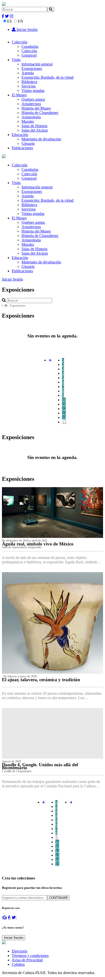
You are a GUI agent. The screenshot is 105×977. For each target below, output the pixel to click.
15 (64, 422)
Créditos (18, 964)
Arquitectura (31, 104)
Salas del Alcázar (34, 130)
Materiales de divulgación (41, 139)
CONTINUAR (58, 898)
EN (20, 21)
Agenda (27, 73)
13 (64, 413)
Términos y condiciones (30, 955)
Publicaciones (22, 148)
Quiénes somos (33, 99)
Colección (19, 42)
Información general (36, 64)
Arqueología (31, 117)
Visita (16, 60)
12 (64, 409)
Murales (27, 121)
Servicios (28, 86)
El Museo (19, 95)
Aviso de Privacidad (27, 960)
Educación (20, 135)
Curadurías (29, 46)
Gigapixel (29, 55)
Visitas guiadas (32, 90)
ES (9, 21)
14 (64, 417)
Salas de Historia (34, 126)
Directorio (19, 951)
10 (64, 400)
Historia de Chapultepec (40, 113)
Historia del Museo (36, 108)
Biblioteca (29, 82)
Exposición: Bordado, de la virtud (47, 77)
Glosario (28, 143)
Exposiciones (31, 68)
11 (64, 404)
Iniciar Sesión (27, 29)
